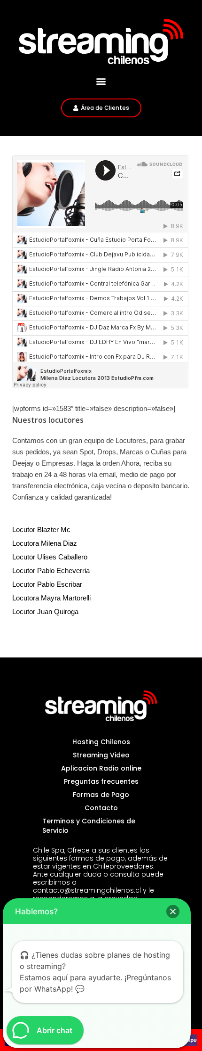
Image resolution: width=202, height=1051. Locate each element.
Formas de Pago (101, 794)
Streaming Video (101, 755)
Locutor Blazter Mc (41, 530)
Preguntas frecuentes (101, 781)
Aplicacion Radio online (101, 768)
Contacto (101, 808)
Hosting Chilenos (101, 742)
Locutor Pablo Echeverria (51, 571)
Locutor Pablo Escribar (47, 584)
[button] (101, 81)
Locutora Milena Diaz (44, 543)
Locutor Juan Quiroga (45, 612)
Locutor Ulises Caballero (49, 557)
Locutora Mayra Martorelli (51, 598)
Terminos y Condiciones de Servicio (88, 825)
